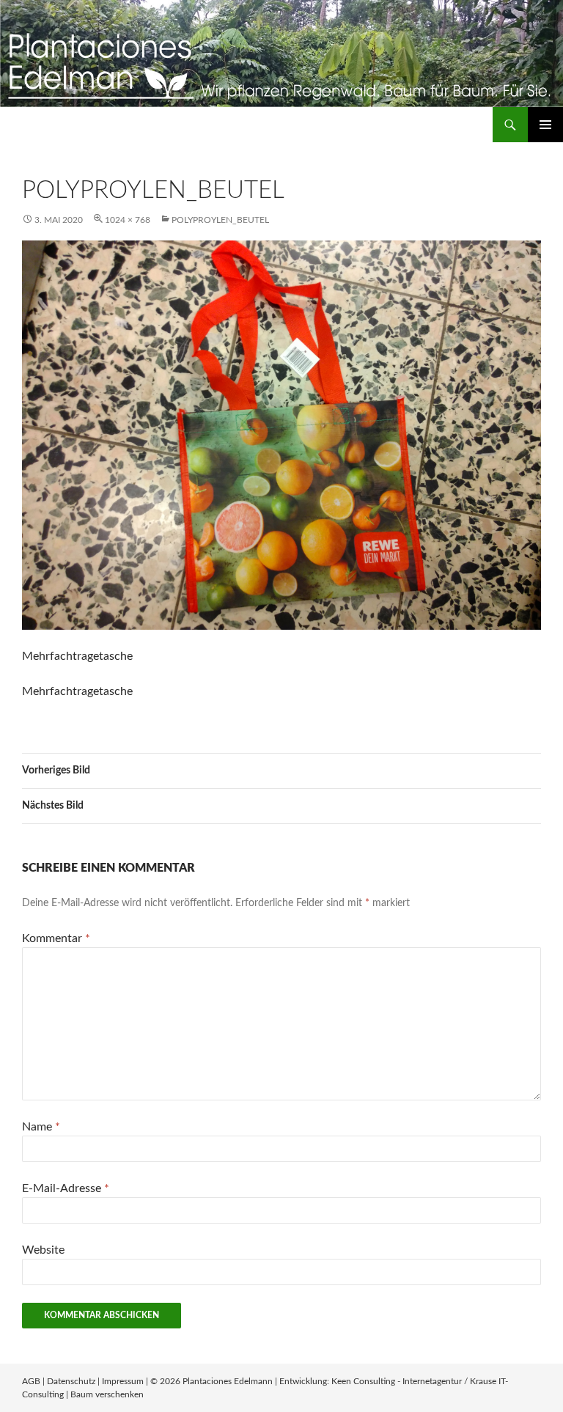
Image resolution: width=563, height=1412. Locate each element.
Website (43, 1250)
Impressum (123, 1381)
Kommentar (56, 938)
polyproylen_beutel (220, 220)
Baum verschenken (107, 1394)
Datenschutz (71, 1381)
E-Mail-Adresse (65, 1188)
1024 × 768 (127, 220)
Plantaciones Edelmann (228, 1381)
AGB (31, 1381)
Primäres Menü (545, 124)
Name (41, 1127)
